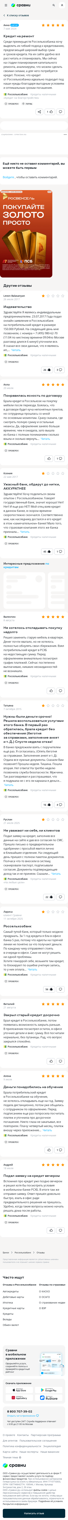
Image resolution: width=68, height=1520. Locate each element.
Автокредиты (11, 1291)
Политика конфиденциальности (22, 1446)
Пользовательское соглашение (38, 1440)
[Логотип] (34, 1465)
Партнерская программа (46, 1435)
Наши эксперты (29, 1451)
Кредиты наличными (43, 355)
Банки (6, 1252)
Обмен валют (11, 1325)
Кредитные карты (13, 1308)
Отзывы (41, 1252)
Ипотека (8, 1302)
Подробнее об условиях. (50, 1501)
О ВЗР (42, 1308)
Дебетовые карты (13, 1297)
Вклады (7, 1319)
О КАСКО (44, 1291)
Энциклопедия (52, 1446)
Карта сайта (10, 1451)
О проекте (9, 1435)
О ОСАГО (44, 1297)
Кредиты (8, 1313)
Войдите (8, 177)
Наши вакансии (49, 1451)
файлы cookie (40, 1490)
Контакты (23, 1435)
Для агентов (10, 1440)
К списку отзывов (18, 15)
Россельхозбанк (23, 1252)
